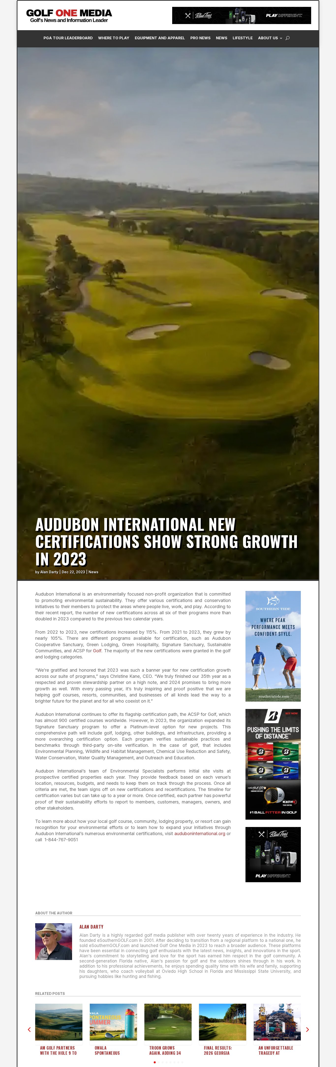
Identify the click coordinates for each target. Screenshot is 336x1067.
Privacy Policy (307, 55)
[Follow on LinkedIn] (263, 111)
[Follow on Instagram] (254, 111)
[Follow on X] (273, 111)
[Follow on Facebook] (244, 111)
